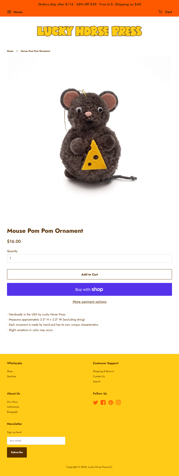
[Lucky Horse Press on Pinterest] (110, 403)
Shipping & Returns (103, 371)
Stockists (11, 376)
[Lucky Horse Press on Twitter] (95, 403)
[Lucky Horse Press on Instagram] (118, 403)
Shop (10, 371)
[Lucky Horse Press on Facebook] (103, 403)
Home (10, 51)
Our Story (12, 402)
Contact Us (99, 376)
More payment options (90, 301)
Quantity (12, 251)
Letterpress (13, 407)
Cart (168, 12)
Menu (17, 12)
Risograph (12, 412)
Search (96, 381)
